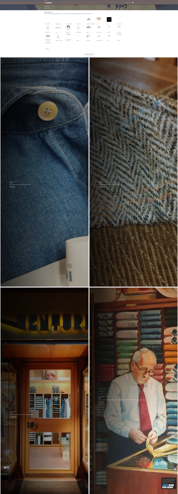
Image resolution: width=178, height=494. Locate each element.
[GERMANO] (68, 29)
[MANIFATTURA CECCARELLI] (48, 38)
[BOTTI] (99, 20)
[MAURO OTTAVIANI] (58, 38)
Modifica (164, 487)
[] (5, 468)
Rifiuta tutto (171, 485)
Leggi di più (101, 402)
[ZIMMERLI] (48, 43)
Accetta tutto (165, 485)
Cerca (130, 2)
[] (173, 468)
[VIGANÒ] (119, 34)
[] (8, 468)
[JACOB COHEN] (99, 27)
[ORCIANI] (78, 35)
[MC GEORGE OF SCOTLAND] (68, 34)
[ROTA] (109, 37)
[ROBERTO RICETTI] (99, 38)
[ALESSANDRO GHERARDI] (88, 20)
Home (45, 8)
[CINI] (109, 21)
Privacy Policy (170, 487)
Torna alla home (89, 54)
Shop (127, 2)
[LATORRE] (109, 27)
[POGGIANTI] (88, 38)
